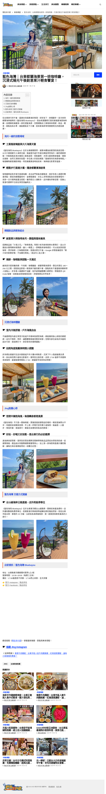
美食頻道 (17, 12)
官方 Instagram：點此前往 (16, 582)
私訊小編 (58, 786)
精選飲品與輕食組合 (12, 101)
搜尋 (98, 75)
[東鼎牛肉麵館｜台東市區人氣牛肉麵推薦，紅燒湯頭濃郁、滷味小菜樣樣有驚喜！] (52, 681)
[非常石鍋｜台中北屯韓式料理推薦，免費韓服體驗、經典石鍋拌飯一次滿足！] (18, 746)
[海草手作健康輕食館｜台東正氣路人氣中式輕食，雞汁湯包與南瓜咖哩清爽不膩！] (18, 681)
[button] (100, 4)
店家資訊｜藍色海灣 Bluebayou (17, 112)
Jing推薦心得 (10, 106)
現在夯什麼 (6, 12)
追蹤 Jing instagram (16, 647)
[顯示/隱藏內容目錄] (26, 95)
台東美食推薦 (15, 664)
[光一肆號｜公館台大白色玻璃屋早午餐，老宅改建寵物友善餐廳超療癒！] (52, 746)
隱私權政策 (51, 786)
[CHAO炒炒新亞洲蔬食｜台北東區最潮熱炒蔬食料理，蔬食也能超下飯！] (52, 714)
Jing (5, 664)
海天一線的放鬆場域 (12, 98)
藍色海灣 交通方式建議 (13, 109)
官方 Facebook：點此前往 (16, 585)
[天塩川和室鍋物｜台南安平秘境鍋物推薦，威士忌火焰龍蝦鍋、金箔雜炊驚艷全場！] (18, 714)
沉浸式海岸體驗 (11, 104)
